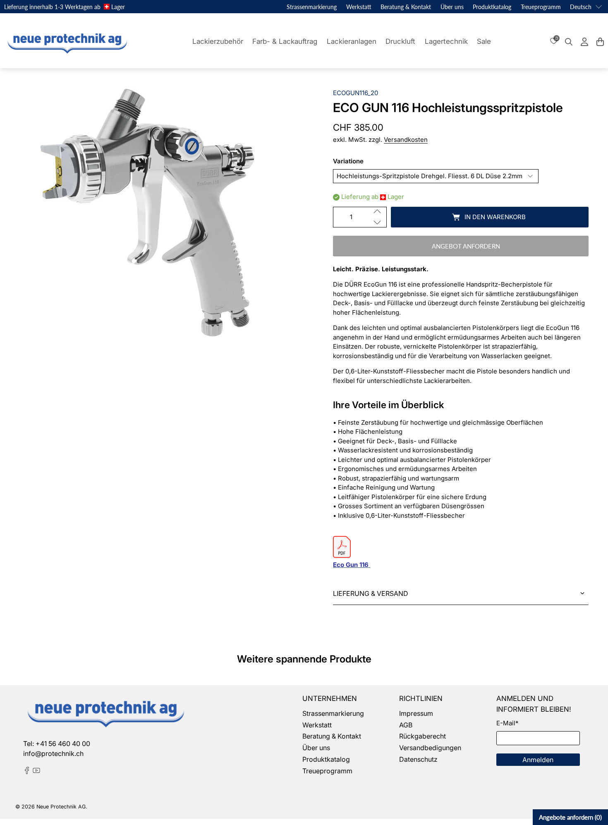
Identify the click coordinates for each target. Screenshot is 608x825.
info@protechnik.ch (53, 753)
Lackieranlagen (351, 41)
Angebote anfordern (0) (570, 817)
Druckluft (400, 41)
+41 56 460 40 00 (63, 743)
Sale (484, 41)
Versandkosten (406, 139)
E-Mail (507, 723)
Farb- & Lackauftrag (284, 41)
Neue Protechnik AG (61, 806)
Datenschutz (418, 759)
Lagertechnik (446, 41)
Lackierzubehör (217, 41)
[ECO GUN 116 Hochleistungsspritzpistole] (147, 212)
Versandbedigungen (430, 748)
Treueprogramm (541, 6)
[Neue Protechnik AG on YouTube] (36, 772)
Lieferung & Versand (370, 593)
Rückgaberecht (422, 736)
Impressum (416, 713)
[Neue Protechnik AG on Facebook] (27, 772)
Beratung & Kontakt (406, 6)
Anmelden (537, 760)
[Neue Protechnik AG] (66, 42)
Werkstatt (358, 6)
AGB (405, 725)
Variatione (348, 161)
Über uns (452, 6)
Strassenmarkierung (312, 6)
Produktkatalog (492, 6)
